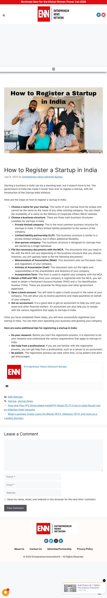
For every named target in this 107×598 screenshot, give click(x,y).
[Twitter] (51, 541)
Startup (12, 401)
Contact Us (36, 549)
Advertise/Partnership (59, 549)
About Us (19, 549)
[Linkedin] (99, 15)
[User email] (7, 386)
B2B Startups (15, 396)
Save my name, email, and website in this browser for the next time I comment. (51, 499)
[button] (53, 69)
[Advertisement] (53, 45)
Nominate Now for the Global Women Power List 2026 (53, 1)
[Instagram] (56, 541)
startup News (25, 401)
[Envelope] (103, 15)
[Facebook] (46, 541)
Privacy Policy (85, 549)
